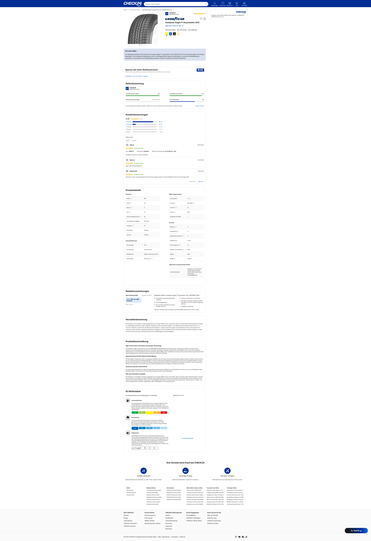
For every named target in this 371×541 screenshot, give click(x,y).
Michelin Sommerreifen (153, 495)
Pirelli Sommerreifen (152, 492)
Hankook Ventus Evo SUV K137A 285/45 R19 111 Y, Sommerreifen (215, 502)
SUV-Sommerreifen (134, 10)
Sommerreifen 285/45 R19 (194, 490)
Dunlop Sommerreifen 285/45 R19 (195, 504)
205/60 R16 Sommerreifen (174, 490)
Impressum (174, 537)
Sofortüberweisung (171, 520)
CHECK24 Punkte (212, 523)
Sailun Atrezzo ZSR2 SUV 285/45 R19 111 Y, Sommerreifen (215, 497)
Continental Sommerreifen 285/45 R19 (195, 492)
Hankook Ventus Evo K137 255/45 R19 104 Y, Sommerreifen (235, 495)
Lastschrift (168, 526)
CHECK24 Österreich (130, 523)
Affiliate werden (149, 520)
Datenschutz (166, 537)
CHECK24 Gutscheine (214, 520)
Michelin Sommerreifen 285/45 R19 (195, 495)
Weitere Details (199, 106)
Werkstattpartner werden (152, 523)
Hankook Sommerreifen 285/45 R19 (195, 499)
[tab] (140, 45)
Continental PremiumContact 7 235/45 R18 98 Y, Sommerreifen (235, 492)
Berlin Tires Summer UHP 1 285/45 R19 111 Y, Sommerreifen (215, 499)
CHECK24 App (212, 518)
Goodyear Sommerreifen (153, 502)
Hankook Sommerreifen (153, 499)
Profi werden (149, 518)
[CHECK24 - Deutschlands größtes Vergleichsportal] (133, 4)
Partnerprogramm (150, 515)
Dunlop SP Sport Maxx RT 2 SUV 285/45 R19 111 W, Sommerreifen (215, 490)
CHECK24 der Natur (194, 520)
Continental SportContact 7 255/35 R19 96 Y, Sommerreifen (235, 504)
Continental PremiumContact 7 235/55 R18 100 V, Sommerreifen (235, 490)
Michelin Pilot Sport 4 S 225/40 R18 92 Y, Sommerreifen (235, 502)
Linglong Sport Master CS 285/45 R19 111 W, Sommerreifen (215, 492)
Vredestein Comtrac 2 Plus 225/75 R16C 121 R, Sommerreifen (235, 499)
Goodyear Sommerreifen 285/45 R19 (195, 502)
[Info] (131, 198)
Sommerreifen (130, 495)
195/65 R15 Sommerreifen (174, 492)
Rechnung (168, 523)
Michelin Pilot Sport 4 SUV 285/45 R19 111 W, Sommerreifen (215, 504)
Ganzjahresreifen (131, 492)
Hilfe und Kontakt (212, 515)
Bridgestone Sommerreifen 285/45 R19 (195, 497)
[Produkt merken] (201, 19)
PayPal (167, 515)
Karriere (126, 515)
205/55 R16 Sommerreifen (174, 497)
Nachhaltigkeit (190, 515)
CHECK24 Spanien (129, 526)
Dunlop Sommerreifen (153, 504)
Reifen (125, 10)
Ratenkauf (168, 529)
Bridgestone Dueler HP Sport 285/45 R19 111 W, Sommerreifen (215, 495)
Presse (126, 518)
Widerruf (182, 537)
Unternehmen (128, 520)
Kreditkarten (169, 518)
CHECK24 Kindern (193, 518)
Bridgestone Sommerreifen (154, 497)
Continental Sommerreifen (154, 490)
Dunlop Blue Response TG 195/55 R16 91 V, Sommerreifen (235, 497)
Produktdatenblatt (187, 438)
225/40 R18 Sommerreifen (174, 495)
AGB (159, 537)
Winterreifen (130, 490)
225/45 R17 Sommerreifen (174, 499)
